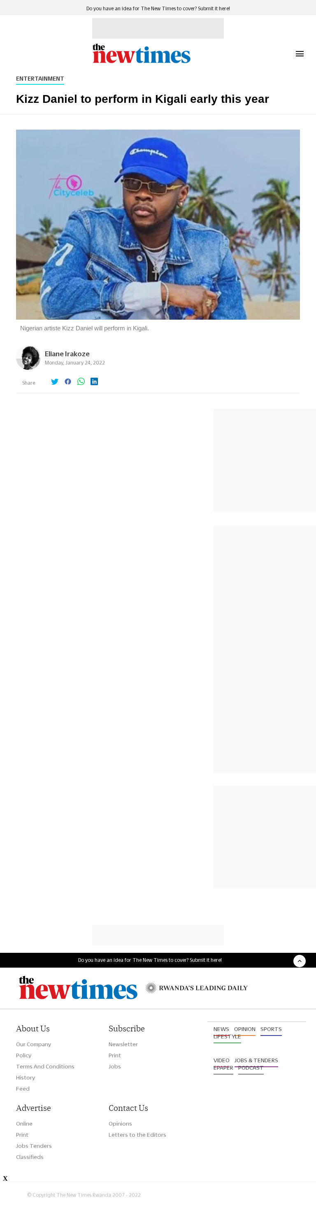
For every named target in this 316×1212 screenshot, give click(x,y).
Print (115, 1055)
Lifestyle (227, 1036)
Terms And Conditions (45, 1066)
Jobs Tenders (34, 1145)
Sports (271, 1029)
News (221, 1029)
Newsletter (123, 1044)
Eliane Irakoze (67, 354)
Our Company (33, 1044)
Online (24, 1123)
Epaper (223, 1067)
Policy (23, 1055)
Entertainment (40, 78)
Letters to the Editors (137, 1134)
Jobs (115, 1066)
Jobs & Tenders (256, 1060)
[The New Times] (141, 61)
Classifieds (30, 1157)
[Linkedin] (94, 382)
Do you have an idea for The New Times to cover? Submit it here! (158, 8)
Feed (23, 1088)
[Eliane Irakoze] (28, 367)
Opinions (120, 1123)
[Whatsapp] (81, 382)
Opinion (245, 1029)
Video (222, 1060)
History (25, 1077)
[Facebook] (68, 382)
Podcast (251, 1067)
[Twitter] (54, 382)
